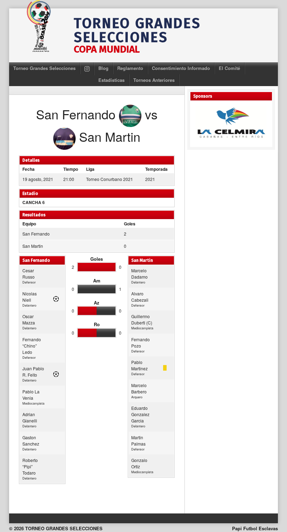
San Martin (32, 246)
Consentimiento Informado (181, 68)
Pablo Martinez (139, 365)
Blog (103, 68)
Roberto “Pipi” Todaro (30, 466)
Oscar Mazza (28, 319)
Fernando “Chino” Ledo (31, 345)
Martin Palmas (138, 440)
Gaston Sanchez (30, 440)
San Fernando (36, 234)
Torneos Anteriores (154, 80)
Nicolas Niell (29, 296)
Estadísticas (111, 80)
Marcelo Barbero (139, 388)
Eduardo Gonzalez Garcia (140, 414)
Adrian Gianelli (29, 417)
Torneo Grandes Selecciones (44, 68)
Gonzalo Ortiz (139, 463)
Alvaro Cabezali (139, 296)
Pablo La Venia (31, 394)
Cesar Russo (28, 273)
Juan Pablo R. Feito (33, 371)
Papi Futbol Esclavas (255, 528)
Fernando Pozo (140, 342)
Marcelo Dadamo (139, 273)
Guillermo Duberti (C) (141, 319)
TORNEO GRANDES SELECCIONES (137, 30)
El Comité (229, 68)
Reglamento (130, 68)
